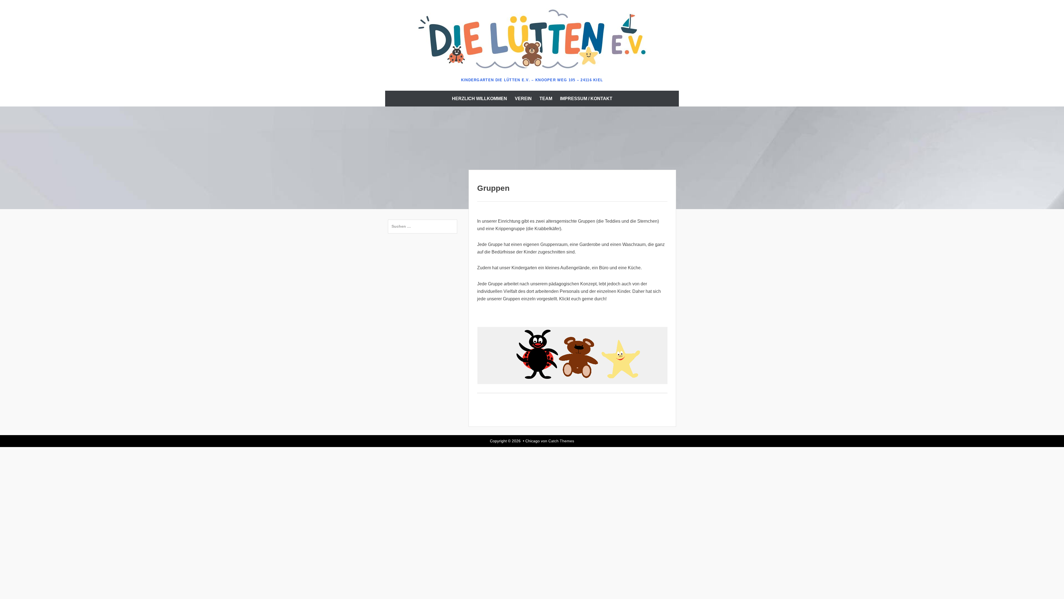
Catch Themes (561, 441)
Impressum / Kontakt (586, 98)
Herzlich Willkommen (479, 98)
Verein (523, 98)
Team (545, 98)
